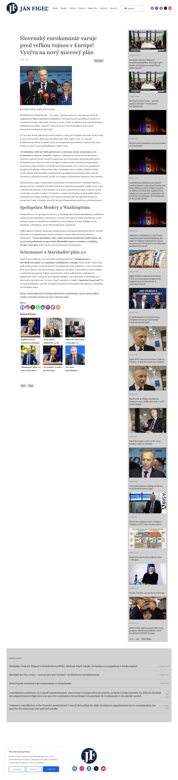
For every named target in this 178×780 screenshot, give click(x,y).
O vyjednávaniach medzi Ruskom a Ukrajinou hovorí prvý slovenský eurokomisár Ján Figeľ (144, 320)
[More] (58, 307)
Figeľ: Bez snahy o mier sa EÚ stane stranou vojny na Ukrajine (145, 442)
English (130, 8)
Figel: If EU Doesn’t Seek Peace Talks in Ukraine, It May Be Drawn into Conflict (146, 360)
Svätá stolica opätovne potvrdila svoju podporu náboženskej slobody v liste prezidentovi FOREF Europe (146, 631)
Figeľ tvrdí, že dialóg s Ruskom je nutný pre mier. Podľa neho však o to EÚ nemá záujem (146, 402)
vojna (31, 386)
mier (23, 386)
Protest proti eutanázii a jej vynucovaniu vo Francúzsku (147, 144)
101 (137, 638)
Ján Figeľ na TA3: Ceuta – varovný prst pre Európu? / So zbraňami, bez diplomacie (144, 104)
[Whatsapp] (37, 307)
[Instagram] (27, 307)
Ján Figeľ (34, 8)
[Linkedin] (43, 307)
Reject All (34, 769)
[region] (34, 761)
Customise (17, 769)
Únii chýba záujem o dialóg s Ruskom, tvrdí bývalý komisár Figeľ (146, 487)
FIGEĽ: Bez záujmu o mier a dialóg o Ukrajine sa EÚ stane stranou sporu (145, 523)
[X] (32, 307)
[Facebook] (22, 307)
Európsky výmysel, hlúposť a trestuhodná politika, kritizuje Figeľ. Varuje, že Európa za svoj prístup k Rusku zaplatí (145, 64)
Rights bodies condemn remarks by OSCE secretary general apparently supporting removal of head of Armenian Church (145, 280)
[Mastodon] (53, 307)
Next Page (146, 638)
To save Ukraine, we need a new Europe (146, 593)
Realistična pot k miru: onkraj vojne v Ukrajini (145, 558)
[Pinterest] (48, 307)
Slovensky (99, 61)
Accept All (51, 769)
